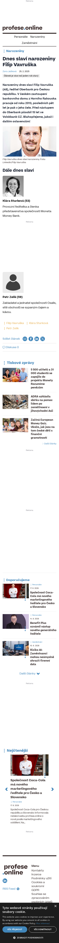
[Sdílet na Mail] (25, 339)
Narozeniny (37, 37)
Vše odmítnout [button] (42, 929)
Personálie (21, 37)
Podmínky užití (41, 878)
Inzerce (36, 874)
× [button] (55, 906)
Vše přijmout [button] (14, 929)
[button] (29, 937)
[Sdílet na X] (42, 339)
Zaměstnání (29, 43)
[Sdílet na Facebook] (31, 339)
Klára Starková (38, 323)
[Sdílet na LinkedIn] (36, 339)
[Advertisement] (29, 12)
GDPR (35, 890)
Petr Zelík (12, 328)
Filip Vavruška (15, 323)
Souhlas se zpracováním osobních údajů (41, 898)
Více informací (43, 923)
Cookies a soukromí (38, 884)
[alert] (29, 923)
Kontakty (37, 871)
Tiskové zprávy (20, 362)
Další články (50, 443)
